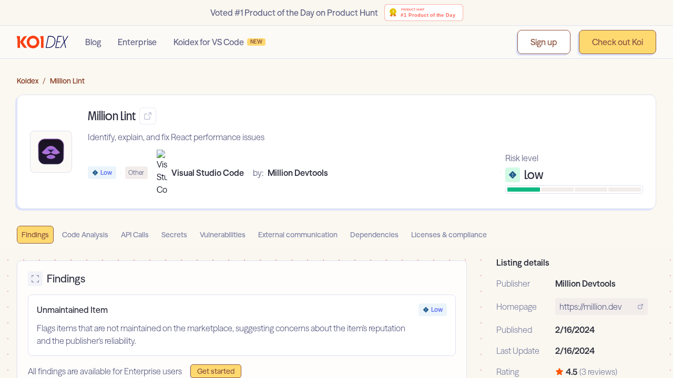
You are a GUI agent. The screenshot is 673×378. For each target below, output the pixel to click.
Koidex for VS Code (218, 42)
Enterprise (137, 42)
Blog (93, 42)
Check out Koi (617, 42)
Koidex (27, 81)
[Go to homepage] (42, 42)
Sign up (544, 42)
